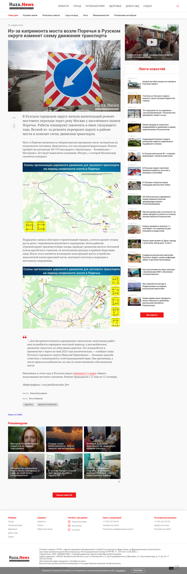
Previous (127, 42)
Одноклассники (79, 521)
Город (77, 6)
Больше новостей (64, 495)
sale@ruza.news (161, 525)
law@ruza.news (113, 563)
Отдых (147, 6)
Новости (63, 6)
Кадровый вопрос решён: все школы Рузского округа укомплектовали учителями (149, 56)
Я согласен (138, 570)
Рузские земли (30, 15)
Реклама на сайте (162, 529)
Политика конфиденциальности (118, 529)
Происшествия (95, 6)
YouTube (76, 530)
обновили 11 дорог (85, 373)
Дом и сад (132, 6)
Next (177, 42)
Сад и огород (71, 15)
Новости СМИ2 (15, 414)
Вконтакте (77, 526)
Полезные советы (51, 15)
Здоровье (115, 6)
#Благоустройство (47, 405)
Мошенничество (101, 15)
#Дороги (29, 405)
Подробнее (120, 571)
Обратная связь (45, 529)
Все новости (152, 315)
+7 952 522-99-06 (111, 521)
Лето (85, 15)
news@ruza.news (111, 525)
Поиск (40, 525)
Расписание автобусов (125, 15)
